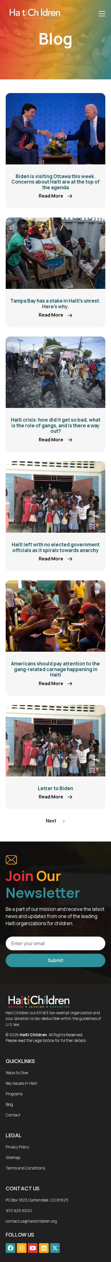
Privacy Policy (17, 1147)
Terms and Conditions (25, 1168)
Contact (13, 1115)
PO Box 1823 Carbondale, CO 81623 (37, 1200)
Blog (9, 1104)
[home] (33, 13)
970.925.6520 (19, 1210)
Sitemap (13, 1157)
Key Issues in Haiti (21, 1083)
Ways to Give (17, 1072)
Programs (14, 1093)
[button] (100, 14)
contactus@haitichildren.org (31, 1221)
